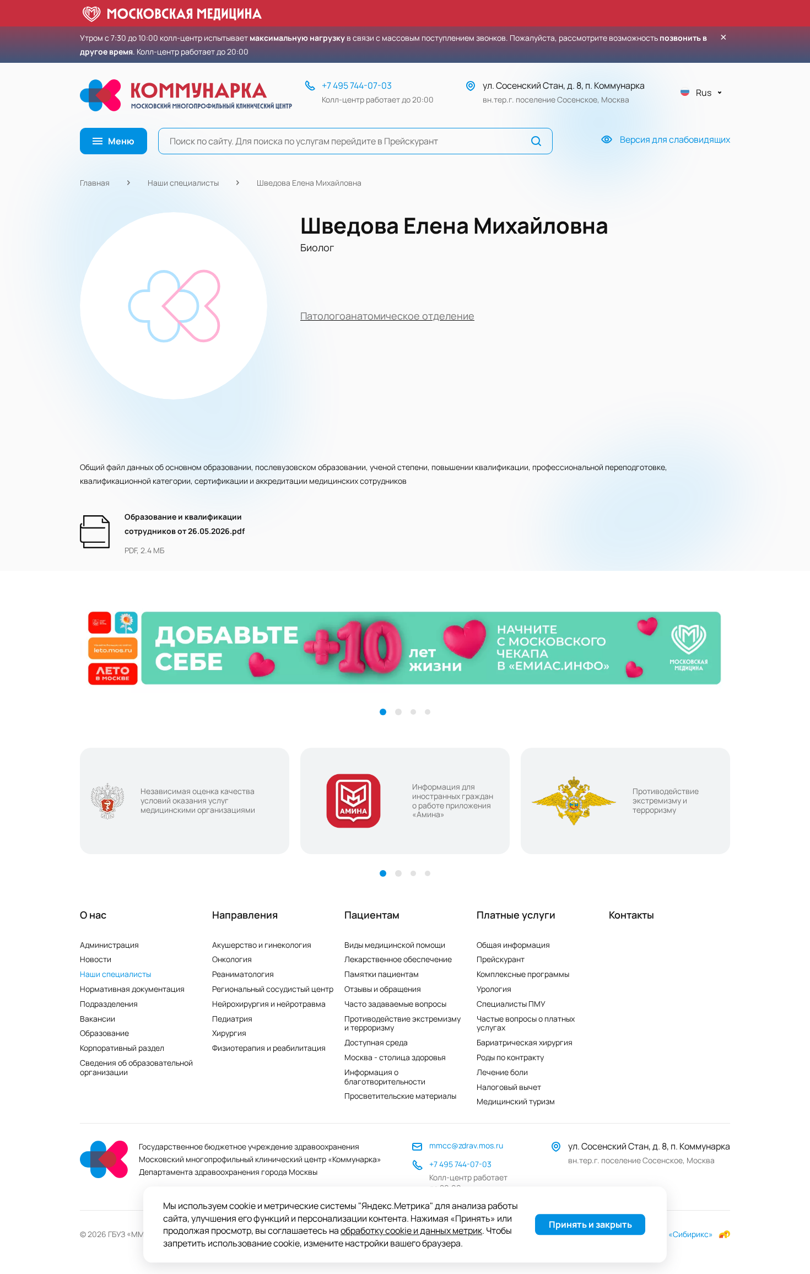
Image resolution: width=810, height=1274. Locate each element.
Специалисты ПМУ (511, 1003)
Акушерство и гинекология (261, 945)
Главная (95, 182)
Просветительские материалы (400, 1096)
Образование (104, 1033)
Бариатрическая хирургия (525, 1042)
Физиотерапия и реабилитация (269, 1048)
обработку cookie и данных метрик (411, 1231)
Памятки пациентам (381, 974)
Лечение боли (502, 1072)
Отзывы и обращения (382, 989)
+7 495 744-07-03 (357, 85)
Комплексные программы (523, 974)
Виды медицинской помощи (394, 945)
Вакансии (97, 1018)
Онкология (232, 959)
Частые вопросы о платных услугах (526, 1023)
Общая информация (513, 945)
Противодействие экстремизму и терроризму (402, 1023)
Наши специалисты (183, 182)
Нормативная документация (132, 989)
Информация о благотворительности (384, 1077)
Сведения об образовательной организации (136, 1067)
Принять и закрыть (590, 1225)
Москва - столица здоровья (395, 1057)
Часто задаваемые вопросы (395, 1003)
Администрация (109, 945)
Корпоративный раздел (122, 1048)
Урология (494, 989)
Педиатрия (232, 1018)
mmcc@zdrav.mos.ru (466, 1145)
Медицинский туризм (516, 1101)
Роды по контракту (510, 1057)
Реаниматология (243, 974)
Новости (95, 959)
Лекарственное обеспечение (398, 959)
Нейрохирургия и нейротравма (269, 1003)
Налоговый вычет (509, 1087)
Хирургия (229, 1033)
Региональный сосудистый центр (272, 989)
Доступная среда (376, 1042)
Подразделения (109, 1003)
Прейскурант (501, 959)
